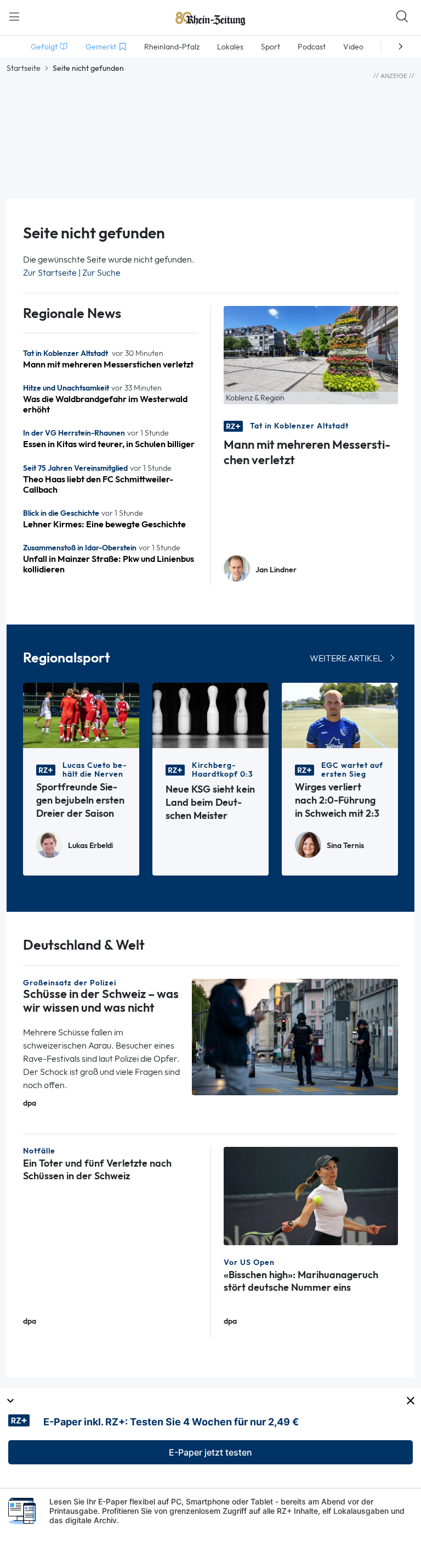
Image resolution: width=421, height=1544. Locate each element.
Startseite (24, 68)
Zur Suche (101, 272)
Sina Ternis (345, 845)
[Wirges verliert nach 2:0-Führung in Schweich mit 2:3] (340, 714)
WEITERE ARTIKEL (346, 658)
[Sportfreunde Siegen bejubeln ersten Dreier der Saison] (81, 714)
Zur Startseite (50, 272)
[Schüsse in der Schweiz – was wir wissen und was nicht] (295, 1036)
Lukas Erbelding (90, 845)
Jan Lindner (276, 570)
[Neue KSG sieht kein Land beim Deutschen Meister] (210, 714)
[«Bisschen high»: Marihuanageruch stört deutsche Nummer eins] (311, 1195)
